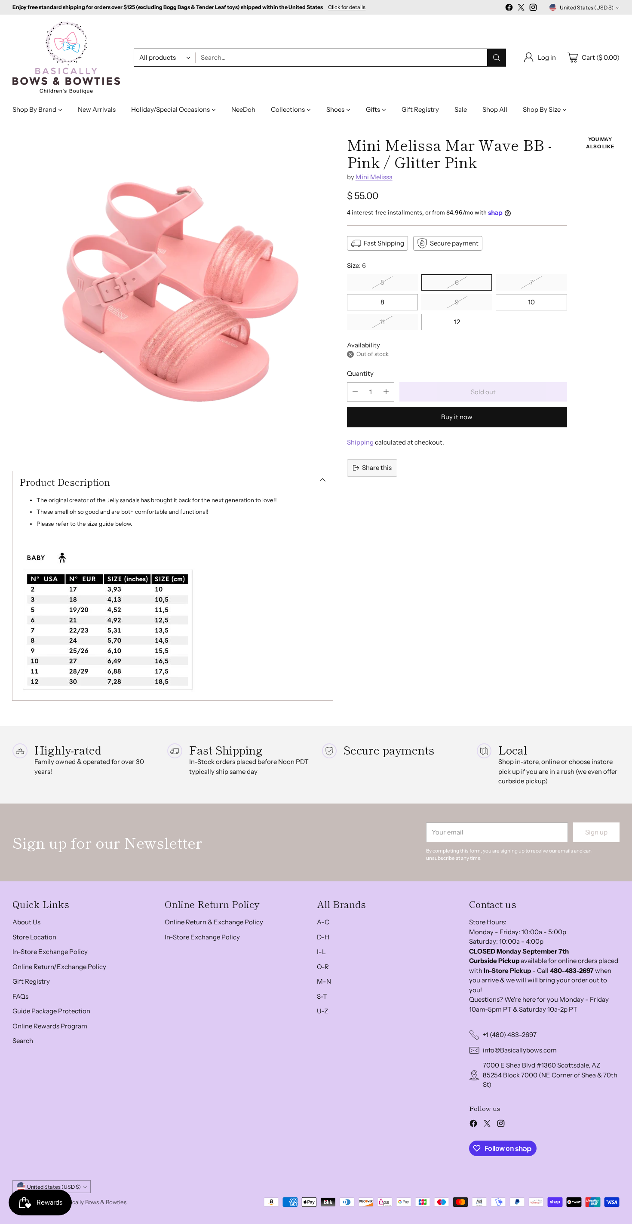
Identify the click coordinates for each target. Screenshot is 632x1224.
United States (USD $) (587, 7)
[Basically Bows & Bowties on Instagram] (533, 9)
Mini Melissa (374, 177)
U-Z (322, 1011)
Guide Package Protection (51, 1011)
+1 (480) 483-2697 (510, 1035)
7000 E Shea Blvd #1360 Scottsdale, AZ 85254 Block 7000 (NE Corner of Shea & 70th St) (550, 1075)
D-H (323, 937)
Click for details (346, 7)
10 (531, 302)
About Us (26, 922)
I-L (321, 952)
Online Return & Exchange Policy (214, 922)
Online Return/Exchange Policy (59, 967)
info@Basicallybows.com (520, 1050)
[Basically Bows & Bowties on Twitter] (521, 9)
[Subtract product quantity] (355, 392)
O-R (323, 967)
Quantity (360, 373)
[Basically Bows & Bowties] (66, 57)
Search (22, 1041)
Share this (377, 467)
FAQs (20, 996)
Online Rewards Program (49, 1026)
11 (382, 322)
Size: (356, 265)
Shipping (360, 442)
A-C (323, 922)
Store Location (34, 937)
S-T (322, 996)
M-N (324, 981)
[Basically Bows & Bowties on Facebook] (509, 9)
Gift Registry (31, 981)
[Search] (496, 58)
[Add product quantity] (386, 392)
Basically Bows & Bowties (94, 1202)
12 (457, 322)
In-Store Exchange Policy (50, 952)
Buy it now (456, 417)
